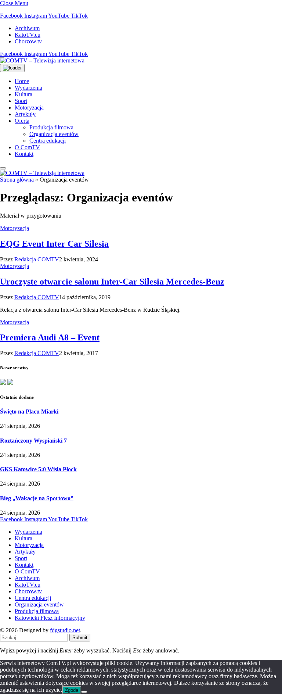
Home (22, 81)
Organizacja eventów (54, 134)
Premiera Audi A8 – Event (50, 337)
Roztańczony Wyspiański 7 (33, 440)
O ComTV (27, 147)
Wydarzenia (28, 88)
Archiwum (27, 28)
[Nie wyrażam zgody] (84, 692)
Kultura (23, 94)
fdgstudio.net (65, 630)
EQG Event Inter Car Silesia (54, 243)
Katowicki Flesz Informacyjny (50, 618)
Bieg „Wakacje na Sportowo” (36, 498)
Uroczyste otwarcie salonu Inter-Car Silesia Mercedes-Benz (112, 281)
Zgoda (71, 690)
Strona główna (17, 179)
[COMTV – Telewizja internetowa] (42, 60)
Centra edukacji (47, 140)
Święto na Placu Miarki (29, 411)
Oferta (22, 121)
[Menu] (3, 168)
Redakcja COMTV (36, 259)
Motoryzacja (29, 107)
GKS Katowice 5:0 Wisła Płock (38, 469)
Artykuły (25, 114)
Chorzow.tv (28, 41)
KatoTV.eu (27, 35)
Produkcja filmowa (51, 127)
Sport (21, 101)
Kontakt (24, 154)
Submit (79, 637)
